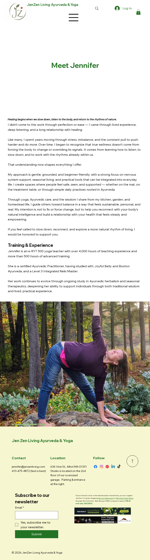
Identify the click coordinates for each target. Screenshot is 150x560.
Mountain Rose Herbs (124, 498)
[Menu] (74, 17)
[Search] (97, 8)
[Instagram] (101, 466)
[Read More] (132, 461)
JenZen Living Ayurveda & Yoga (52, 4)
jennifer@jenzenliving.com (28, 466)
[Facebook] (95, 466)
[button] (138, 12)
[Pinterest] (107, 466)
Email (19, 507)
